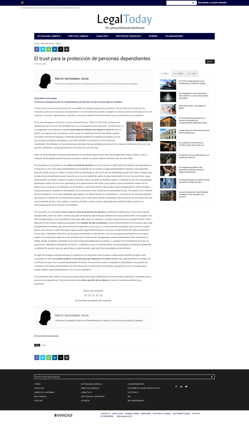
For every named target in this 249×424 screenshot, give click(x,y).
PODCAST (38, 400)
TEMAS (37, 384)
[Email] (60, 49)
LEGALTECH (86, 392)
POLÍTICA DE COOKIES (162, 414)
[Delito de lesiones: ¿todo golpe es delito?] (168, 109)
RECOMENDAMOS (136, 400)
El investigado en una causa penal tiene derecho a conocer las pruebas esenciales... (193, 95)
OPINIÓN (85, 400)
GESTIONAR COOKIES (181, 414)
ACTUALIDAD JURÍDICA (91, 384)
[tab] (165, 73)
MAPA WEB (146, 414)
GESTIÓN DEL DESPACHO (93, 396)
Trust (44, 345)
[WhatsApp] (48, 49)
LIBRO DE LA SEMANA (44, 392)
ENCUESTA (39, 388)
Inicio (36, 43)
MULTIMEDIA (40, 396)
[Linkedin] (54, 49)
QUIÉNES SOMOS (132, 414)
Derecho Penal (47, 43)
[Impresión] (66, 49)
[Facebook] (36, 49)
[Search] (194, 3)
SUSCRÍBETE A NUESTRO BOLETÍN (144, 388)
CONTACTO (105, 414)
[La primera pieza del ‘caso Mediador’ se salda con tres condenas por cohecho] (168, 195)
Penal (58, 43)
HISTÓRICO (133, 392)
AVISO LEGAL (117, 414)
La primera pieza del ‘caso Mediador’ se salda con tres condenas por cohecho (194, 194)
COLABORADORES (136, 384)
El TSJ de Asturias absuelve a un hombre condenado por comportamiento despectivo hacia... (193, 120)
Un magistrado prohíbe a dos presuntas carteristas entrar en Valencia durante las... (191, 169)
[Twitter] (42, 49)
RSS (129, 396)
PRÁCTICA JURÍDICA (90, 388)
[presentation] (165, 73)
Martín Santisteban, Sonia (72, 78)
